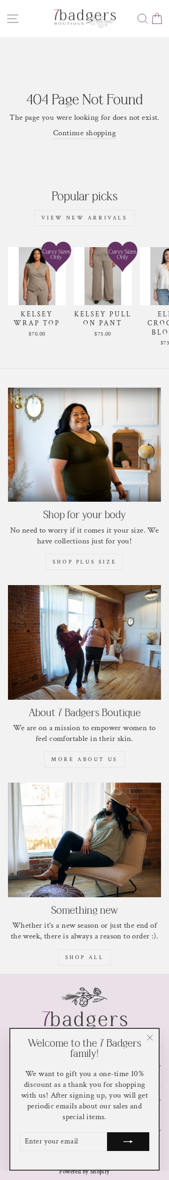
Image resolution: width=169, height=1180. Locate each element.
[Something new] (84, 840)
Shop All (84, 957)
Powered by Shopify (84, 1171)
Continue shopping (84, 133)
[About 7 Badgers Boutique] (84, 642)
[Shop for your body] (84, 445)
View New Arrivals (84, 217)
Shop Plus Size (84, 561)
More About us (84, 759)
